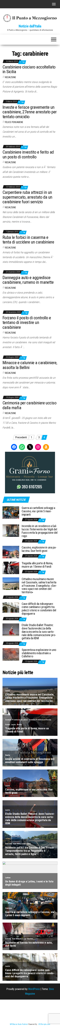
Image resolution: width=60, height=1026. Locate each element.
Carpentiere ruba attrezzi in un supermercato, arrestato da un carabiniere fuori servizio (27, 197)
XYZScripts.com (44, 1024)
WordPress (34, 989)
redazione (10, 77)
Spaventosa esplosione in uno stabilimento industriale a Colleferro (39, 653)
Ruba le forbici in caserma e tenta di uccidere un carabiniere (28, 240)
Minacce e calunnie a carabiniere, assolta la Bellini (29, 365)
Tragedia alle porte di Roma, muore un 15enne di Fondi (37, 564)
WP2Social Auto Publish (19, 1024)
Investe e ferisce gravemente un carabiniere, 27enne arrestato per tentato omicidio (29, 112)
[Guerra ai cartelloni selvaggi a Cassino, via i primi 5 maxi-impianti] (10, 512)
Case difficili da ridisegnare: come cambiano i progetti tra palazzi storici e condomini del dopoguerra (39, 608)
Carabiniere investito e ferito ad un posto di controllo (28, 154)
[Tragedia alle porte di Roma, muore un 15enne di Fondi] (10, 567)
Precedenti (21, 437)
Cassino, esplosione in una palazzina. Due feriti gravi (39, 549)
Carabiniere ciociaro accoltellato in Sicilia (29, 69)
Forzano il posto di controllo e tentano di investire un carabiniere (26, 322)
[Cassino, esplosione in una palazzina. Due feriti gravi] (10, 551)
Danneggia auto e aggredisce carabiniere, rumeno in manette (28, 280)
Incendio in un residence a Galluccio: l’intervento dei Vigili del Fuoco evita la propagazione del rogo (40, 531)
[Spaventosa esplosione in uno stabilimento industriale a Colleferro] (10, 654)
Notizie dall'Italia (30, 26)
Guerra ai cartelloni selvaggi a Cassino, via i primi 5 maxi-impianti (38, 511)
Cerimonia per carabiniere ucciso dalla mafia (29, 405)
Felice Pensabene (14, 122)
